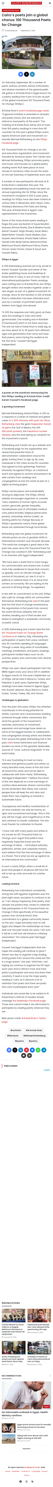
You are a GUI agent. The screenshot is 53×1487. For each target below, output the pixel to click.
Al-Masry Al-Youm (32, 1467)
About (7, 1471)
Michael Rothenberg (35, 1035)
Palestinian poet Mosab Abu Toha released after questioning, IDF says (38, 1327)
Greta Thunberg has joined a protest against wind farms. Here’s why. (13, 1359)
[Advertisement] (26, 1186)
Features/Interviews (11, 10)
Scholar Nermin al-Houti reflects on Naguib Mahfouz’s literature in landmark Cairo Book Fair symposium (13, 1329)
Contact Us (25, 1471)
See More (26, 1449)
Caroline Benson (11, 31)
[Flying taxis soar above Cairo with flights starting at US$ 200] (8, 1439)
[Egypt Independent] (26, 3)
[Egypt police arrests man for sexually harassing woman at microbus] (8, 1428)
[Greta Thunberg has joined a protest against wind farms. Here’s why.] (14, 1347)
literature (13, 1035)
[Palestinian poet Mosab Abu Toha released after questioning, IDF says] (39, 1315)
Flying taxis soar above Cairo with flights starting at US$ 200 (32, 1436)
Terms (26, 1475)
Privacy (45, 1471)
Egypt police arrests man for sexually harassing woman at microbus (34, 1425)
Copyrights (35, 1471)
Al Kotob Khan (35, 1030)
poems (20, 1041)
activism (16, 1030)
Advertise (15, 1471)
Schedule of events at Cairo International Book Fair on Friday (38, 1359)
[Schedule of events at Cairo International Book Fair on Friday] (39, 1347)
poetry (34, 1041)
